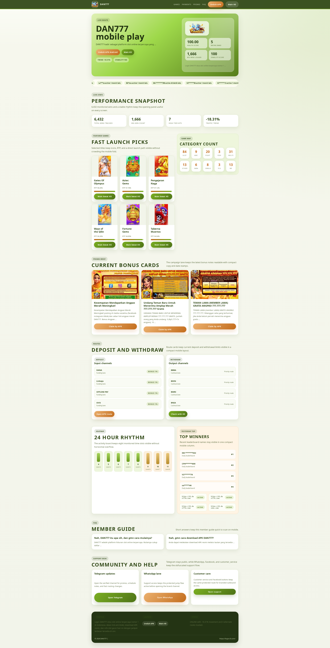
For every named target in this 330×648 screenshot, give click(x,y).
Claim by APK (115, 326)
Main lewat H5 (105, 196)
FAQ (204, 4)
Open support (214, 592)
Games (177, 4)
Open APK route (104, 414)
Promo (196, 4)
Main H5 (232, 4)
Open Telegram (115, 597)
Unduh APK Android (108, 52)
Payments (186, 4)
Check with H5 (178, 414)
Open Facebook (214, 599)
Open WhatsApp (165, 597)
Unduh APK (215, 4)
